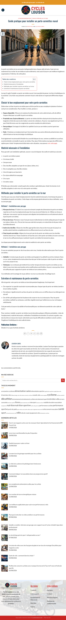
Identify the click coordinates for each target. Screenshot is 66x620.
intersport (33, 402)
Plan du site (47, 617)
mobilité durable (48, 402)
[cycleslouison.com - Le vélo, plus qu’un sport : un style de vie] (33, 10)
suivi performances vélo (11, 413)
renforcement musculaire (50, 409)
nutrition (11, 405)
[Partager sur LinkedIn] (41, 333)
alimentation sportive (37, 391)
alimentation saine (22, 391)
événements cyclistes (44, 413)
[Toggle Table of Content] (33, 79)
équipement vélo (34, 413)
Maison (23, 18)
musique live (4, 405)
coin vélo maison (21, 395)
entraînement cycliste (28, 399)
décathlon (6, 398)
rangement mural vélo (37, 409)
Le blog (20, 18)
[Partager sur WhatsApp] (24, 333)
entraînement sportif (41, 399)
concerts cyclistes (28, 395)
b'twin (3, 395)
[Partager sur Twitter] (31, 333)
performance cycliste (46, 405)
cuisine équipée (43, 395)
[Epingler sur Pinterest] (37, 333)
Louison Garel (40, 26)
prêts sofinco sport (29, 409)
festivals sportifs (11, 402)
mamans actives (40, 402)
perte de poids (12, 409)
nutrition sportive (23, 405)
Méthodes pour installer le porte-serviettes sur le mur (19, 86)
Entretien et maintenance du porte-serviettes (16, 88)
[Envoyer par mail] (34, 333)
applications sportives (49, 391)
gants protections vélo (25, 402)
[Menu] (2, 10)
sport (3, 412)
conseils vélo (36, 395)
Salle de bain (45, 18)
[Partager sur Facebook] (28, 333)
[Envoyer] (63, 380)
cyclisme (52, 394)
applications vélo (57, 391)
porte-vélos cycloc (21, 409)
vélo (18, 412)
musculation (58, 402)
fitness (17, 402)
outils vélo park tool (35, 405)
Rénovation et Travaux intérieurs (33, 18)
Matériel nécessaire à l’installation (13, 84)
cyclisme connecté (60, 395)
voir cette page (52, 143)
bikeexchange (14, 395)
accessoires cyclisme (7, 391)
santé (61, 408)
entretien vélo (53, 399)
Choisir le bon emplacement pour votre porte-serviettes (19, 82)
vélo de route (25, 413)
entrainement (16, 399)
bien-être (8, 395)
